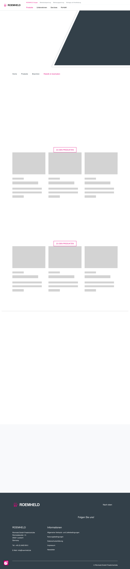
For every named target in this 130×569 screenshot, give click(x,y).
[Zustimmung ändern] (6, 563)
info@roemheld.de (24, 550)
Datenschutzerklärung (55, 541)
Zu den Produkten (65, 150)
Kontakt (111, 480)
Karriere (110, 451)
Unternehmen (107, 436)
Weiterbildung (106, 473)
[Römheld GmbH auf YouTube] (117, 2)
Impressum (51, 545)
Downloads (104, 396)
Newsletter (51, 549)
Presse (107, 408)
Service (111, 466)
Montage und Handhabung (73, 2)
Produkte (24, 74)
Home (14, 74)
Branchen (35, 74)
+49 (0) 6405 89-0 (21, 545)
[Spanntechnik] (12, 5)
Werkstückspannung (45, 2)
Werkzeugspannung (58, 2)
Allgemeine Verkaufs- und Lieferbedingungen (63, 532)
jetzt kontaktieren (105, 379)
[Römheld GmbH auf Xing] (123, 2)
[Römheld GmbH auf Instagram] (126, 2)
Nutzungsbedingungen (55, 537)
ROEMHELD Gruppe (32, 2)
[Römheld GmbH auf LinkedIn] (120, 2)
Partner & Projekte (102, 444)
